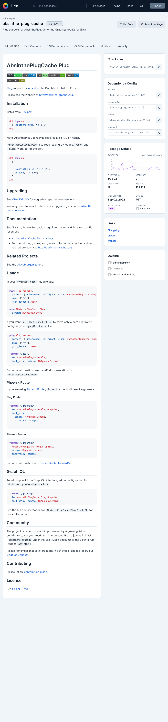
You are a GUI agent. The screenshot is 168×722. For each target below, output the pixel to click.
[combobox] (59, 6)
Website (112, 240)
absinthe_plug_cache (23, 23)
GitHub (111, 235)
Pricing (116, 6)
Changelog (114, 230)
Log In (157, 6)
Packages (99, 6)
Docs (130, 6)
